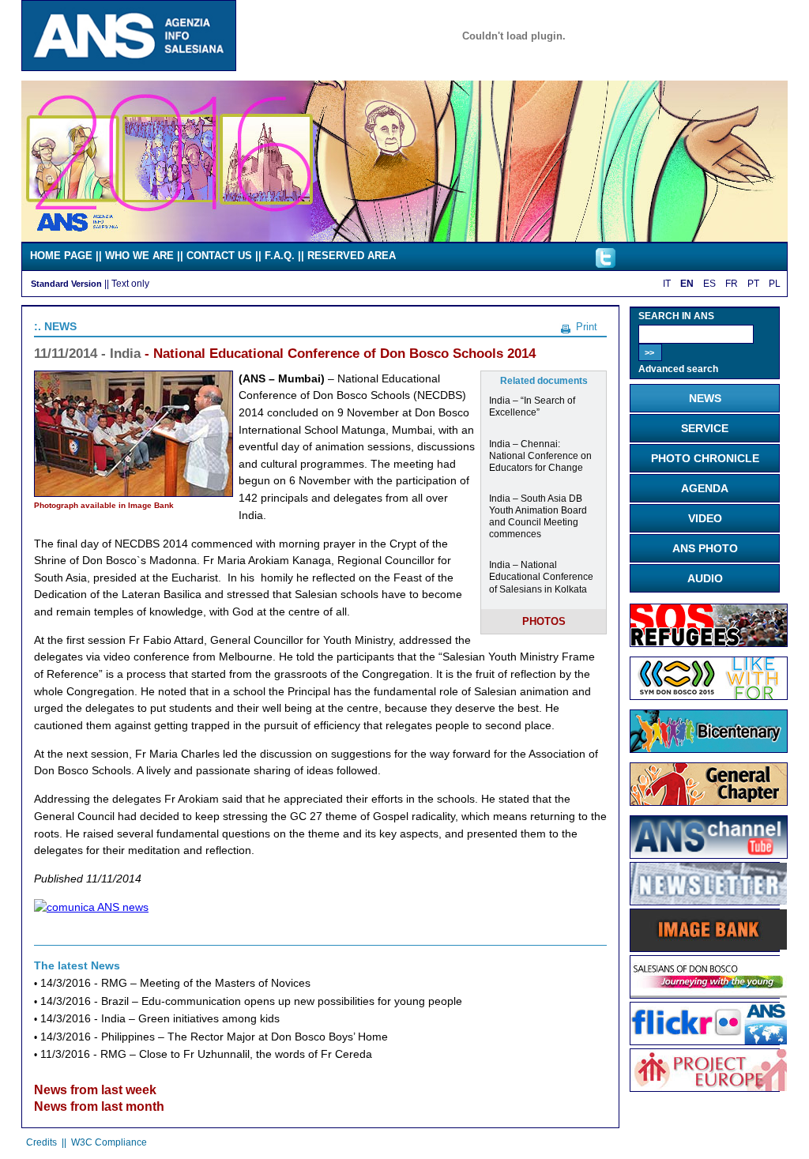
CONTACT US (219, 256)
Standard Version (66, 283)
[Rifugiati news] (709, 643)
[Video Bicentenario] (404, 237)
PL (775, 283)
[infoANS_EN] (605, 264)
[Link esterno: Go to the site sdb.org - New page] (708, 994)
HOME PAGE (61, 256)
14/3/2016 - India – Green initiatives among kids (160, 1019)
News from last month (99, 1106)
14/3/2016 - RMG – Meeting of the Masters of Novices (175, 983)
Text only (130, 283)
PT (753, 283)
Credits (41, 1142)
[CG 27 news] (709, 802)
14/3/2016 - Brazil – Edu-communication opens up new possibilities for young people (251, 1001)
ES (709, 283)
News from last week (95, 1090)
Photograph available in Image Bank (104, 505)
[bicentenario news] (709, 696)
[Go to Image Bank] (708, 946)
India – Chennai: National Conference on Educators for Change (540, 455)
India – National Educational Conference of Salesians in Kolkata (541, 576)
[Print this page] (566, 326)
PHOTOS (544, 621)
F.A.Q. (280, 256)
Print (586, 327)
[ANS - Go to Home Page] (128, 67)
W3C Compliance (109, 1142)
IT (667, 283)
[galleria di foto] (708, 1040)
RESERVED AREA (351, 256)
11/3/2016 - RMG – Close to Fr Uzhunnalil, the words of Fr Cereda (206, 1054)
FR (731, 283)
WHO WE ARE (139, 256)
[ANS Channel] (709, 855)
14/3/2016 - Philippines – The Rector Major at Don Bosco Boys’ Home (214, 1037)
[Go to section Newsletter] (708, 900)
